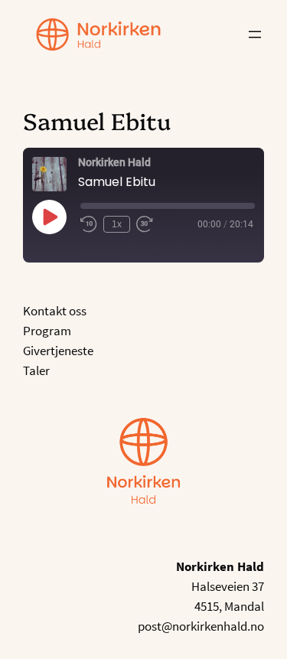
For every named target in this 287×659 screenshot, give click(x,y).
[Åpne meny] (255, 34)
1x (117, 224)
